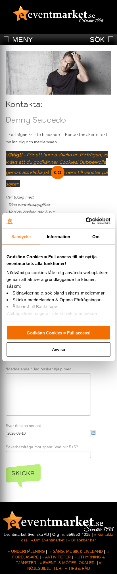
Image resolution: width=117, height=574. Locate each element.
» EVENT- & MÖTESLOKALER (67, 562)
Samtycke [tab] (21, 236)
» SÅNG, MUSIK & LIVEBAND (76, 551)
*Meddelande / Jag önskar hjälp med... (40, 369)
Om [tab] (95, 236)
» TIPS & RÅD (77, 568)
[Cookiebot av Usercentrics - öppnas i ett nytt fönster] (85, 221)
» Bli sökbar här (82, 540)
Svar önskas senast (23, 425)
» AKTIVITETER (56, 557)
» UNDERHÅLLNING (26, 551)
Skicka (23, 473)
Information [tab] (58, 236)
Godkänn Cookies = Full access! (59, 332)
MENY (22, 39)
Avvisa (58, 349)
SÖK (97, 39)
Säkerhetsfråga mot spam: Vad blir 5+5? (42, 447)
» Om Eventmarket (47, 540)
